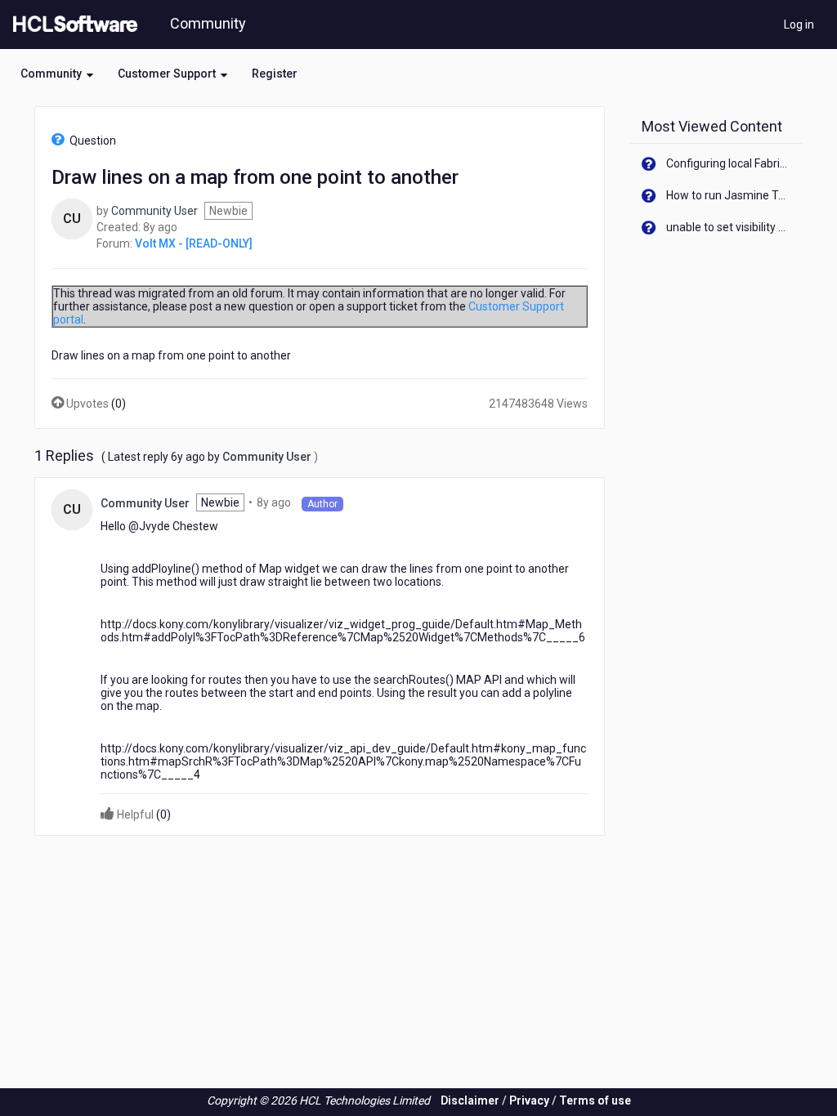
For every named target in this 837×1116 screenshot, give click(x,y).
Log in (799, 24)
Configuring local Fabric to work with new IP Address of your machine (728, 163)
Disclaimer (470, 1100)
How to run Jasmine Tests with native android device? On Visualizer (728, 195)
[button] (56, 73)
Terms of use (595, 1100)
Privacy (529, 1100)
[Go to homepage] (72, 24)
